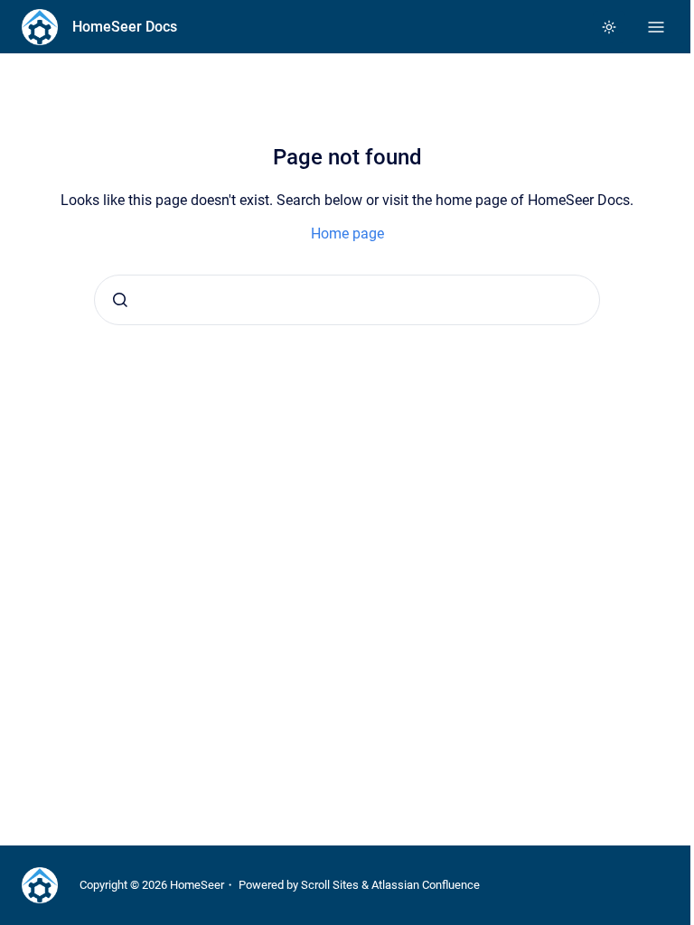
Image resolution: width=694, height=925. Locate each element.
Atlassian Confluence (425, 885)
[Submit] (120, 299)
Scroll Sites (330, 885)
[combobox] (347, 300)
